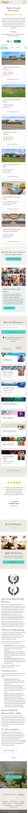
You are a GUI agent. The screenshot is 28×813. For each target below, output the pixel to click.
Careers (22, 801)
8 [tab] (18, 514)
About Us (5, 801)
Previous (2, 490)
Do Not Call (19, 805)
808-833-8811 (7, 237)
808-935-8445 (7, 172)
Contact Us (13, 801)
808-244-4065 (7, 139)
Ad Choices (13, 807)
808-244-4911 (7, 107)
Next (24, 490)
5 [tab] (12, 514)
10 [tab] (22, 514)
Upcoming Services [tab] (18, 348)
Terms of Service (19, 803)
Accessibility (8, 805)
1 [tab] (4, 514)
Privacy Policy (7, 803)
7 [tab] (16, 514)
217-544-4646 (19, 557)
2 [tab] (6, 514)
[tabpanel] (14, 496)
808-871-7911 (7, 75)
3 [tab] (8, 514)
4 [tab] (10, 514)
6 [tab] (14, 514)
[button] (24, 2)
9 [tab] (20, 514)
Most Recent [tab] (7, 348)
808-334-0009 (7, 204)
